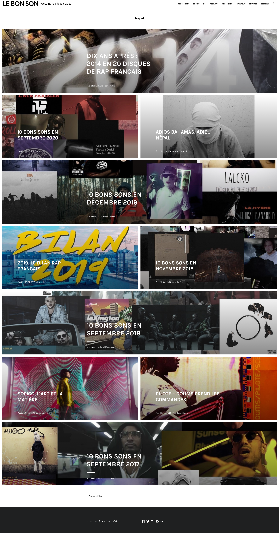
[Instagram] (152, 521)
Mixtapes (253, 4)
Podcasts (214, 4)
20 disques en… (199, 4)
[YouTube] (157, 521)
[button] (273, 3)
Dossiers (265, 4)
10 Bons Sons (183, 4)
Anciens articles (94, 496)
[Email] (161, 521)
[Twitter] (147, 521)
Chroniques (227, 4)
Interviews (241, 4)
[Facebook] (143, 521)
